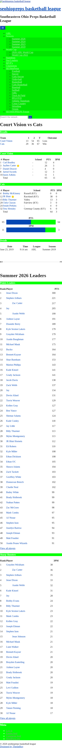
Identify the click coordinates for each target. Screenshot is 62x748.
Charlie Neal (12, 487)
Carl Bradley (9, 162)
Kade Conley (12, 421)
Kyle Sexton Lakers (15, 329)
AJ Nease (10, 517)
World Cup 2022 (20, 55)
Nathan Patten (13, 502)
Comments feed (13, 736)
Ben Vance (11, 410)
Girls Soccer (18, 76)
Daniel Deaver (10, 169)
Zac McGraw (12, 507)
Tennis (15, 109)
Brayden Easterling (15, 662)
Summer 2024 (18, 41)
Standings (10, 57)
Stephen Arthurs (14, 298)
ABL (8, 33)
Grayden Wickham (15, 334)
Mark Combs (12, 512)
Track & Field (18, 95)
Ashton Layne (13, 319)
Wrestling (16, 106)
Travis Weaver (13, 400)
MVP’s (9, 63)
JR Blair (7, 196)
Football (16, 71)
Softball (15, 90)
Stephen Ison (12, 523)
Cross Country (19, 103)
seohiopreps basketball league (30, 8)
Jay (7, 390)
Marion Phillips (13, 365)
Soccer (15, 74)
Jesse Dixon (12, 293)
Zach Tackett (12, 472)
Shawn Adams (13, 466)
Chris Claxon (9, 202)
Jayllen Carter (9, 165)
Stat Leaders (12, 60)
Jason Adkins (9, 175)
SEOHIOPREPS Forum (17, 111)
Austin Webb (18, 313)
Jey (7, 308)
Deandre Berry (13, 324)
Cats (2, 144)
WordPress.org (13, 739)
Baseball (16, 87)
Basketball (17, 82)
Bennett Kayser (13, 354)
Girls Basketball (19, 84)
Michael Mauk (13, 344)
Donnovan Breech (15, 482)
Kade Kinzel (12, 370)
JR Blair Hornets (14, 441)
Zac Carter (17, 303)
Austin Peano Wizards (16, 543)
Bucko (9, 349)
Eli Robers (11, 446)
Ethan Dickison (13, 456)
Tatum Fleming (13, 708)
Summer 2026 (18, 38)
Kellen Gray (12, 405)
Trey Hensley (9, 208)
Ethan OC (11, 461)
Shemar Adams (13, 415)
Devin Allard (12, 395)
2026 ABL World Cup (22, 52)
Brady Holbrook (14, 497)
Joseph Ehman (13, 533)
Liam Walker (12, 647)
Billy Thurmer (9, 199)
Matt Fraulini (12, 538)
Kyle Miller (11, 451)
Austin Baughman (14, 339)
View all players (7, 548)
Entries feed (11, 733)
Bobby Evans (12, 601)
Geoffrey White (13, 477)
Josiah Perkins (9, 205)
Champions (11, 65)
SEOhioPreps (12, 68)
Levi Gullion (12, 687)
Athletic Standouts (20, 101)
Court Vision (6, 141)
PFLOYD (17, 98)
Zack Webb (11, 385)
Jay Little (10, 426)
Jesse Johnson (18, 636)
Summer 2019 (18, 47)
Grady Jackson (13, 375)
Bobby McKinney (11, 193)
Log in (9, 730)
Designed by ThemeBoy (11, 746)
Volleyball (17, 79)
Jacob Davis (12, 380)
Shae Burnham (13, 359)
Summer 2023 (18, 44)
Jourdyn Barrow (14, 528)
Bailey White (12, 492)
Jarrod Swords (10, 172)
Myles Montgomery (15, 436)
